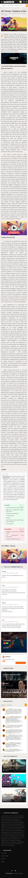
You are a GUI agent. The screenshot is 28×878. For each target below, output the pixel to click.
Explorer (3, 858)
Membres (3, 705)
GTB (3, 620)
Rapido (4, 602)
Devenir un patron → (20, 662)
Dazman (4, 571)
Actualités (3, 853)
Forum (2, 861)
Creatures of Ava (11, 637)
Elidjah (7, 725)
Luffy (3, 585)
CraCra (7, 709)
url (13, 733)
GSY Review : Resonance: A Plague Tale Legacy (14, 766)
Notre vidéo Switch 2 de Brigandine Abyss (12, 796)
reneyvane (8, 716)
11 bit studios (6, 649)
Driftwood (4, 13)
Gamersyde (9, 873)
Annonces (9, 705)
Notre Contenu (5, 856)
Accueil (3, 5)
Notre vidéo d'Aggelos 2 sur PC (11, 782)
